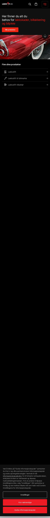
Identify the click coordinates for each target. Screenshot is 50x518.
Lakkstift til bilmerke (17, 78)
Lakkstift (12, 72)
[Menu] (30, 4)
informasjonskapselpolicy (12, 476)
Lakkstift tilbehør (16, 85)
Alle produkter (10, 30)
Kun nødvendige (25, 502)
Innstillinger (25, 495)
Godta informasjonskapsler (25, 510)
